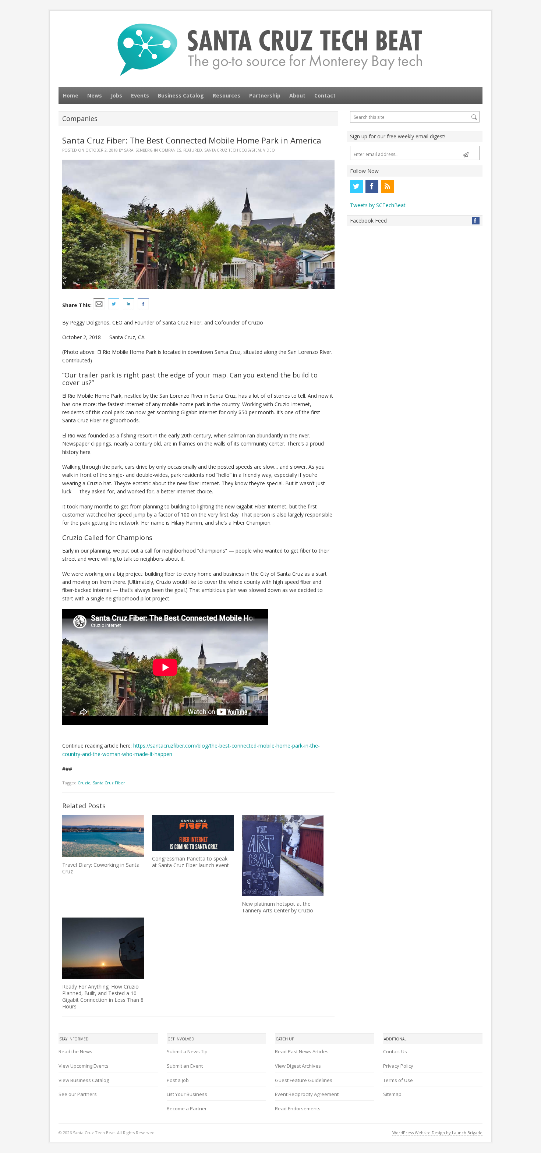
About (297, 95)
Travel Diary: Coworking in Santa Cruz (100, 868)
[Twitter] (356, 186)
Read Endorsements (298, 1108)
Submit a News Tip (187, 1051)
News (94, 95)
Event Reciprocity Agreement (307, 1094)
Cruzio (84, 782)
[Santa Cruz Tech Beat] (270, 49)
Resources (226, 95)
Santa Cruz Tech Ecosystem (232, 150)
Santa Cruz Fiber (109, 782)
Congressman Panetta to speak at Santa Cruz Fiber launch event (190, 862)
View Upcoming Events (84, 1065)
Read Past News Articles (302, 1051)
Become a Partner (187, 1108)
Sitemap (392, 1094)
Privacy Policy (398, 1065)
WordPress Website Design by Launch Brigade (437, 1132)
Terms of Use (398, 1080)
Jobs (116, 95)
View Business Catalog (84, 1080)
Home (70, 95)
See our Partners (78, 1094)
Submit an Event (185, 1065)
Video (269, 150)
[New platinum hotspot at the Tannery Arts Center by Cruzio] (282, 856)
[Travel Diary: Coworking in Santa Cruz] (103, 836)
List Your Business (187, 1094)
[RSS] (387, 186)
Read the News (75, 1051)
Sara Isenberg (138, 150)
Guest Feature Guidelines (303, 1080)
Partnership (264, 95)
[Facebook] (371, 186)
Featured (192, 150)
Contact (325, 95)
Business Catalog (181, 95)
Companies (170, 150)
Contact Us (395, 1051)
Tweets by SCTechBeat (378, 205)
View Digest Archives (298, 1065)
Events (140, 95)
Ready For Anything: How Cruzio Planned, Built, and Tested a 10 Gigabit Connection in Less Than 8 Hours (103, 996)
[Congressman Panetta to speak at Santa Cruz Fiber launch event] (193, 833)
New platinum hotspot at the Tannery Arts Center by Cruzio (277, 907)
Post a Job (178, 1080)
